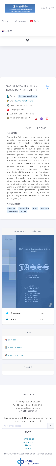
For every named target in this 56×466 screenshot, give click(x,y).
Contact (28, 448)
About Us (28, 442)
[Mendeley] (36, 118)
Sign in (7, 21)
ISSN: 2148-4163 (47, 8)
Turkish (36, 21)
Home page (28, 438)
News (28, 445)
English (8, 31)
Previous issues (15, 347)
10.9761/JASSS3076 (24, 100)
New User (21, 21)
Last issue (13, 339)
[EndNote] (41, 118)
